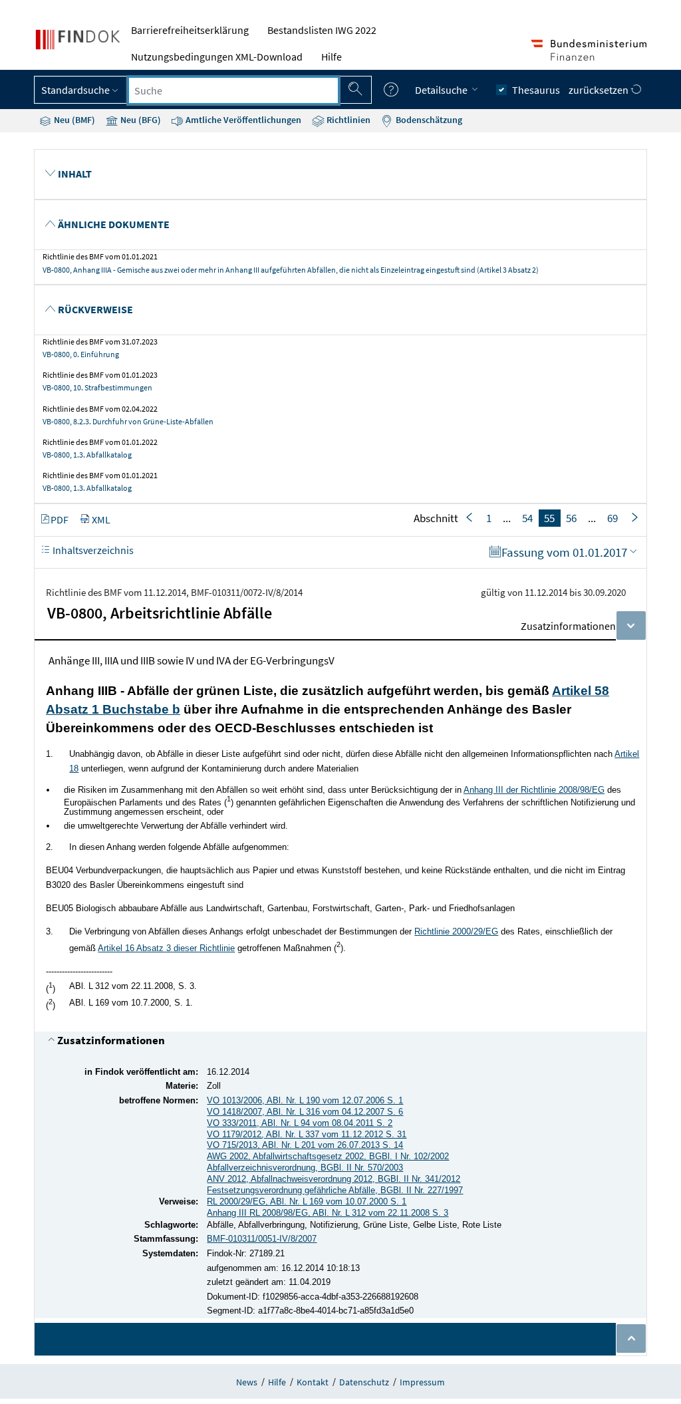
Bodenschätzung (428, 120)
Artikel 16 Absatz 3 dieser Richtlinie (166, 948)
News (246, 1382)
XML (101, 519)
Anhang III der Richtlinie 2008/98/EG (534, 790)
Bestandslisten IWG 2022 (321, 30)
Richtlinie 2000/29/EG (456, 931)
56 (571, 518)
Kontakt (313, 1382)
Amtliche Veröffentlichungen (242, 120)
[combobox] (233, 90)
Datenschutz (364, 1382)
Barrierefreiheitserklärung (190, 30)
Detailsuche (442, 89)
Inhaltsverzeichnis (92, 550)
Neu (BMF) (73, 120)
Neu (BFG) (139, 120)
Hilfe (331, 56)
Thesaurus (536, 89)
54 (527, 518)
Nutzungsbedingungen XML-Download (217, 56)
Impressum (422, 1382)
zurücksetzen (599, 89)
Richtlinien (347, 120)
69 (612, 518)
